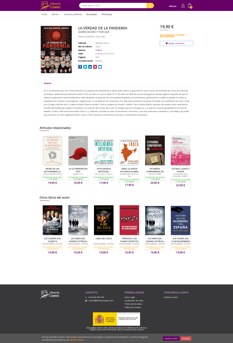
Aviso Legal (130, 297)
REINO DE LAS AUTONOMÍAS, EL (52, 170)
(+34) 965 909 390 (96, 297)
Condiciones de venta (134, 300)
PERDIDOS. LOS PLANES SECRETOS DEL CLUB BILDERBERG (129, 239)
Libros (55, 14)
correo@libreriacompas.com (100, 300)
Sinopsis (47, 83)
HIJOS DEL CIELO (104, 238)
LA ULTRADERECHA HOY (78, 170)
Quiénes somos (171, 297)
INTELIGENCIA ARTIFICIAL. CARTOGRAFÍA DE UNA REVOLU (103, 170)
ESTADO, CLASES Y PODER (180, 170)
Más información (77, 340)
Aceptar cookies (171, 338)
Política (98, 50)
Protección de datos (133, 304)
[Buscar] (150, 5)
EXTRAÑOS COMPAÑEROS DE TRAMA (155, 170)
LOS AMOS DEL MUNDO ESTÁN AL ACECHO (78, 239)
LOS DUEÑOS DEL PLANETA (52, 239)
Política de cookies (133, 307)
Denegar (186, 338)
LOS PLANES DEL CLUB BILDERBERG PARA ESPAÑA (181, 239)
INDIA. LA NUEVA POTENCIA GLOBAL (129, 170)
